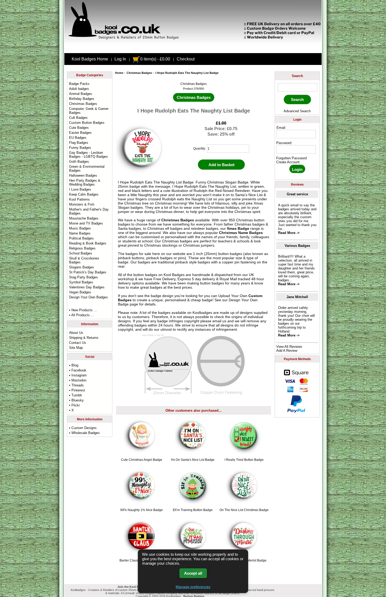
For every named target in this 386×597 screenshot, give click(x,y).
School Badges (80, 253)
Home (119, 72)
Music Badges (80, 228)
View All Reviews (289, 347)
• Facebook (77, 370)
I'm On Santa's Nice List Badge (193, 460)
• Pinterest (77, 390)
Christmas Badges (139, 72)
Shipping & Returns (83, 338)
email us (219, 321)
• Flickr (74, 405)
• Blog (73, 365)
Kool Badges (174, 275)
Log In (120, 59)
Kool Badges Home (90, 59)
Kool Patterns (79, 199)
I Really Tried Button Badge (244, 460)
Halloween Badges (83, 175)
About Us (76, 333)
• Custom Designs (83, 428)
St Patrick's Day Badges (87, 272)
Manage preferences (193, 587)
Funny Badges (80, 148)
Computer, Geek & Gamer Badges (88, 111)
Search (297, 76)
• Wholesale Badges (84, 433)
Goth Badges (79, 162)
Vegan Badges (80, 292)
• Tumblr (75, 395)
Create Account (288, 162)
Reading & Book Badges (87, 243)
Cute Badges (79, 128)
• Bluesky (76, 400)
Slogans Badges (81, 267)
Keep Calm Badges (83, 194)
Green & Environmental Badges (87, 168)
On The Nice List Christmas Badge (244, 510)
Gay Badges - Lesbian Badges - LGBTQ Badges (88, 155)
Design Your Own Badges (88, 297)
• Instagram (78, 375)
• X (71, 410)
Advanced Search (297, 111)
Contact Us (77, 343)
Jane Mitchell (297, 297)
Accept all (193, 573)
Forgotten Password (291, 158)
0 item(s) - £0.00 (155, 59)
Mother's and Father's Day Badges (89, 211)
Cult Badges (78, 118)
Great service (297, 194)
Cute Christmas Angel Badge (141, 460)
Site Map (76, 348)
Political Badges (81, 238)
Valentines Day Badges (87, 287)
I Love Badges (80, 189)
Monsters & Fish (81, 204)
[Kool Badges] (193, 48)
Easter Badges (80, 133)
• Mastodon (77, 380)
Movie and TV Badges (86, 223)
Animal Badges (80, 94)
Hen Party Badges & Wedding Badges (84, 182)
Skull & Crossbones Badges (84, 260)
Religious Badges (82, 248)
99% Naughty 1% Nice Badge (141, 510)
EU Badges (77, 138)
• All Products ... (81, 315)
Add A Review (286, 351)
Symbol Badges (81, 282)
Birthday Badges (81, 99)
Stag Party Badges (83, 277)
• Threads (76, 385)
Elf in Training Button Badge (193, 510)
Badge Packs (79, 84)
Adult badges (79, 89)
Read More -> (289, 233)
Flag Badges (78, 143)
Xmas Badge (238, 228)
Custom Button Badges (87, 123)
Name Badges (80, 233)
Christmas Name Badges (241, 233)
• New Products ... (83, 310)
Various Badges (297, 246)
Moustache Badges (83, 218)
